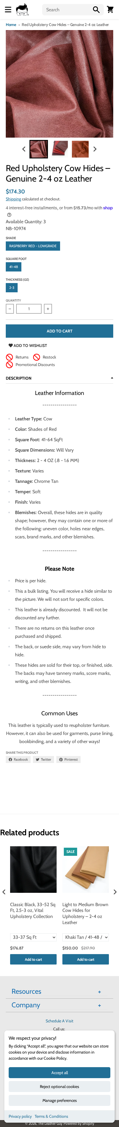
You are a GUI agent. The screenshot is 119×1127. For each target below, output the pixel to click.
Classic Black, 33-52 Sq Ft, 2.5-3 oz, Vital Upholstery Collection (32, 910)
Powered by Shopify (79, 1123)
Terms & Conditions (51, 1116)
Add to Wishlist (30, 345)
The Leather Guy (50, 1123)
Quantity (13, 300)
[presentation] (4, 892)
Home (11, 24)
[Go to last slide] (24, 149)
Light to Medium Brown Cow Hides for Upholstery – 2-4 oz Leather (85, 913)
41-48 (13, 267)
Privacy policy (20, 1116)
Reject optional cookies (59, 1086)
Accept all (59, 1072)
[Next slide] (95, 149)
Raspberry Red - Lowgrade (33, 246)
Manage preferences (59, 1100)
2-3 (11, 287)
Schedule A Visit (59, 1020)
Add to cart (33, 959)
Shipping (13, 199)
